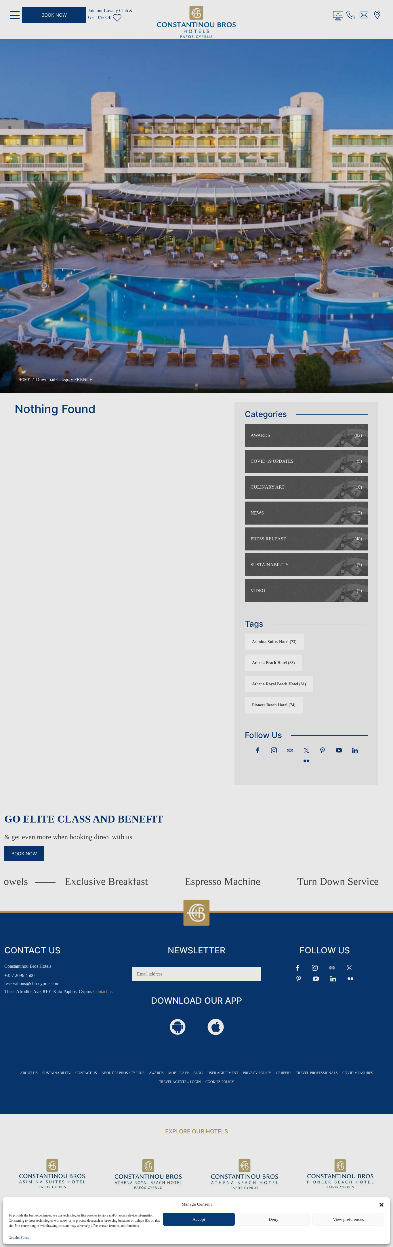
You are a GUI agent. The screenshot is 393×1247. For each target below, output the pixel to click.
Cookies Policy (19, 1237)
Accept (198, 1219)
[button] (381, 1204)
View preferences (348, 1219)
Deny (273, 1219)
